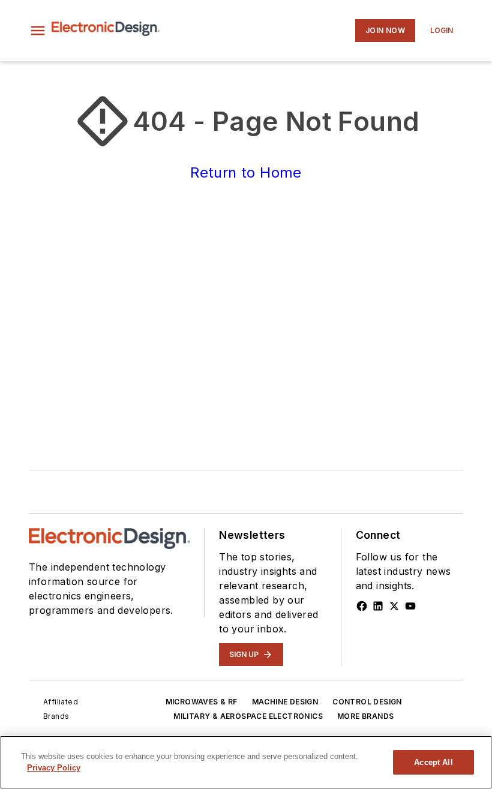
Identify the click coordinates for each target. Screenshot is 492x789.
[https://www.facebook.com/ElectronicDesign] (362, 606)
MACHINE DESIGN (285, 701)
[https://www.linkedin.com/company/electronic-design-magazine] (378, 606)
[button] (38, 31)
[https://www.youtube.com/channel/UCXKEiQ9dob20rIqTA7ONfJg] (410, 606)
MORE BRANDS (365, 716)
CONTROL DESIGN (367, 701)
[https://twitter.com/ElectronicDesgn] (394, 606)
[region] (246, 762)
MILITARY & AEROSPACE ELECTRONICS (248, 716)
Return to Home (246, 172)
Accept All (433, 762)
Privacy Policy (53, 767)
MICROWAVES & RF (202, 701)
